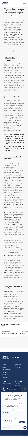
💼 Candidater (5, 412)
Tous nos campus (6, 383)
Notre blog (5, 377)
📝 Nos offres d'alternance (19, 410)
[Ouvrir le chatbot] (24, 433)
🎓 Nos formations (6, 410)
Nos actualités (5, 375)
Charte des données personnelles (14, 418)
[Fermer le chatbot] (25, 389)
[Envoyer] (25, 427)
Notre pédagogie (6, 369)
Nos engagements (6, 370)
